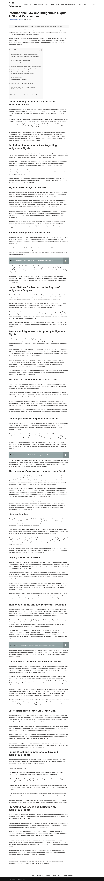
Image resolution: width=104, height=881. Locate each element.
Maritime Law (27, 4)
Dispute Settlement (38, 4)
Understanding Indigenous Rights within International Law (24, 54)
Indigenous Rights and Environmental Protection (22, 83)
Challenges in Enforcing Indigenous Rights (21, 71)
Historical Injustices (17, 77)
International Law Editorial (16, 19)
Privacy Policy (56, 875)
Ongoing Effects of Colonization (20, 79)
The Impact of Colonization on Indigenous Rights (22, 73)
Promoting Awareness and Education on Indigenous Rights (25, 94)
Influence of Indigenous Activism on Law (22, 62)
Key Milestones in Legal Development (21, 60)
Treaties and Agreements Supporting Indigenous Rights (24, 68)
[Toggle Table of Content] (39, 50)
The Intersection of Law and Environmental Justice (24, 87)
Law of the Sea (82, 4)
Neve (10, 879)
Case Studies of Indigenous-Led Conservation (23, 88)
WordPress (22, 879)
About (32, 875)
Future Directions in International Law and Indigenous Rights (25, 93)
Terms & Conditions (67, 875)
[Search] (94, 4)
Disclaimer (47, 875)
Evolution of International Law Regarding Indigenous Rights (25, 56)
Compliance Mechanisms (52, 4)
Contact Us (39, 875)
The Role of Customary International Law (20, 69)
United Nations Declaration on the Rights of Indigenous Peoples (26, 66)
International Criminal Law (68, 4)
